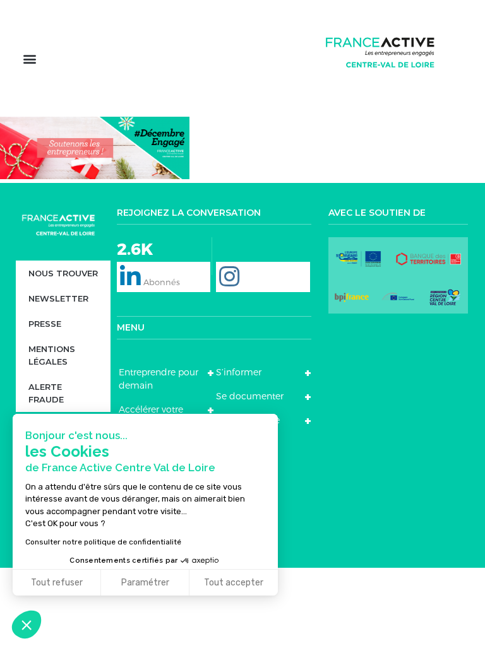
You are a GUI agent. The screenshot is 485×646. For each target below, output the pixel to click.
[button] (29, 58)
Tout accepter (233, 582)
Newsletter (58, 298)
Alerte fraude (46, 393)
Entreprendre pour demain (158, 379)
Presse (44, 324)
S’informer (238, 372)
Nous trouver (63, 273)
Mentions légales (51, 355)
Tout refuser (57, 582)
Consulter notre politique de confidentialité (103, 541)
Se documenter (250, 396)
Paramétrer (145, 582)
